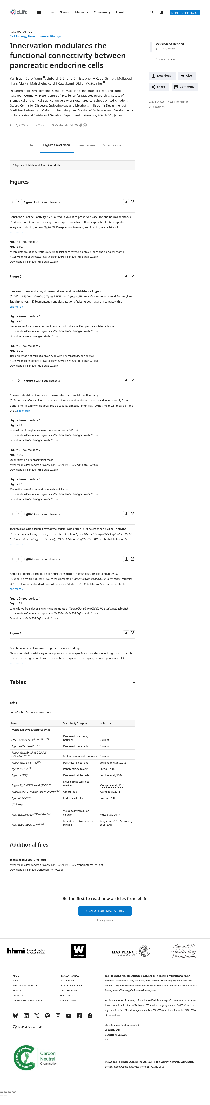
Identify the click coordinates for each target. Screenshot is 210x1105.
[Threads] (79, 1017)
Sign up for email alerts (105, 911)
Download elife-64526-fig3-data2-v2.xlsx (34, 470)
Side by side (112, 145)
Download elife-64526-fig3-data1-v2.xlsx (34, 440)
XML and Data (68, 1000)
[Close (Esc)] (1, 1092)
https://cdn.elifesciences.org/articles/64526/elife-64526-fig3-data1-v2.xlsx (54, 435)
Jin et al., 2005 (108, 798)
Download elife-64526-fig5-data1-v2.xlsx (34, 618)
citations (157, 107)
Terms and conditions (27, 1000)
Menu (39, 12)
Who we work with (25, 985)
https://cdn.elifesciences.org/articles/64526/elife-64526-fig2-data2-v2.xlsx (54, 361)
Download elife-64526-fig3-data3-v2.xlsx (34, 499)
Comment (188, 87)
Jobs (15, 980)
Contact (18, 995)
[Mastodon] (47, 1017)
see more (15, 232)
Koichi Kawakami (61, 83)
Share (161, 87)
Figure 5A (16, 604)
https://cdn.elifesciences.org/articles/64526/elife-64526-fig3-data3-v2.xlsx (54, 494)
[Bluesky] (15, 1017)
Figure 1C (16, 247)
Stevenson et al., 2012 (113, 763)
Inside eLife (67, 980)
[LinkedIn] (26, 1017)
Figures (56, 145)
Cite (189, 76)
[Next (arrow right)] (5, 1095)
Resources (66, 995)
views (157, 102)
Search (152, 12)
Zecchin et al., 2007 (111, 775)
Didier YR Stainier (88, 83)
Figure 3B (16, 425)
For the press (69, 990)
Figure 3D (16, 484)
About (119, 12)
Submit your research (184, 13)
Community (102, 12)
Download (164, 76)
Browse (65, 12)
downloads (178, 102)
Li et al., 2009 (107, 769)
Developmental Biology (44, 36)
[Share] (5, 1092)
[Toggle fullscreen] (9, 1092)
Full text (30, 145)
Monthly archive (71, 985)
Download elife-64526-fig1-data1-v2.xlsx (34, 262)
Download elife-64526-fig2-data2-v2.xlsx (34, 366)
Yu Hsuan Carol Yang (26, 78)
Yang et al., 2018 (109, 821)
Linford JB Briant (59, 78)
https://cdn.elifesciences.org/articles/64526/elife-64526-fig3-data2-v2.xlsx (54, 465)
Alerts (162, 12)
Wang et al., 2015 (110, 792)
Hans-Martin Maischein (28, 83)
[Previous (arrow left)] (1, 1095)
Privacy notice (105, 920)
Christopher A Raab (88, 78)
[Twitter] (37, 1017)
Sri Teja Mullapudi (119, 78)
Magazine (82, 12)
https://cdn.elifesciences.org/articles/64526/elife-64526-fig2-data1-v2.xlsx (54, 331)
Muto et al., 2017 (110, 815)
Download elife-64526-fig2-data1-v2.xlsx (34, 336)
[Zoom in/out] (14, 1092)
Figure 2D (16, 351)
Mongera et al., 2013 (112, 785)
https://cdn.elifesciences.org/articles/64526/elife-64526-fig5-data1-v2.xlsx (54, 613)
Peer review (86, 145)
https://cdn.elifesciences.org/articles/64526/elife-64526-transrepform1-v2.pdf (56, 865)
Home (50, 12)
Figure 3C (16, 455)
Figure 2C (16, 321)
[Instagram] (58, 1017)
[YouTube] (69, 1017)
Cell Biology (18, 36)
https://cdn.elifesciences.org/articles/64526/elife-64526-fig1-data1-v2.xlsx (54, 257)
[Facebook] (90, 1017)
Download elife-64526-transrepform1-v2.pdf (36, 870)
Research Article (21, 31)
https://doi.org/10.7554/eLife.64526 (54, 125)
